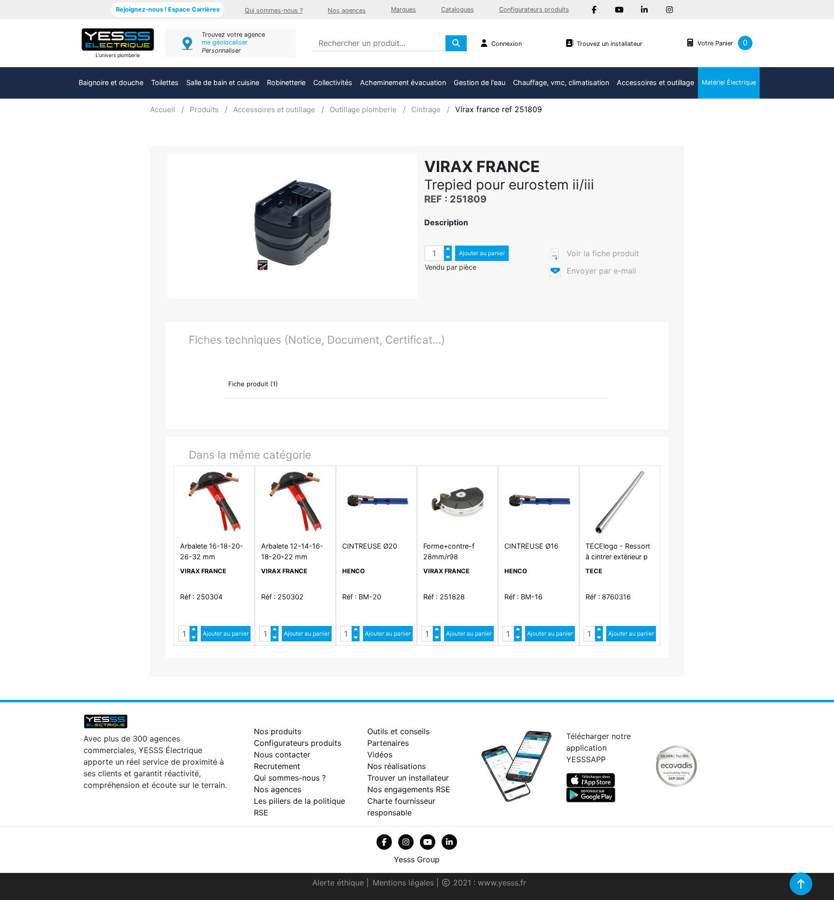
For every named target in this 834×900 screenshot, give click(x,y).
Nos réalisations (396, 766)
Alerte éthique (339, 882)
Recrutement (277, 766)
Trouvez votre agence (233, 34)
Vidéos (379, 754)
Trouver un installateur (408, 778)
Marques (403, 9)
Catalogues (457, 9)
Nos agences (347, 10)
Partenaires (388, 743)
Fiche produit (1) (253, 384)
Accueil (162, 109)
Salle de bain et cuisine (222, 82)
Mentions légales (404, 882)
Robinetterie (286, 82)
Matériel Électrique (729, 82)
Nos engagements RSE (408, 789)
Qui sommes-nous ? (274, 10)
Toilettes (165, 82)
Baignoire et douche (111, 82)
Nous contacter (282, 754)
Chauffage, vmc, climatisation (561, 82)
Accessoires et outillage (655, 82)
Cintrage (426, 109)
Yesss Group (417, 859)
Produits (204, 109)
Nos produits (277, 731)
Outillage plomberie (363, 109)
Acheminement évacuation (403, 82)
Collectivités (332, 82)
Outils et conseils (398, 731)
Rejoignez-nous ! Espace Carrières (168, 9)
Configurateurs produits (534, 9)
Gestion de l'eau (479, 82)
